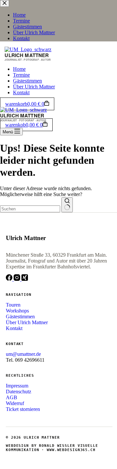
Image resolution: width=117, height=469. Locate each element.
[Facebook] (10, 279)
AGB (11, 397)
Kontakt (21, 92)
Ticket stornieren (23, 409)
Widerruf (15, 403)
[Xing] (24, 279)
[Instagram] (17, 279)
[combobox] (30, 208)
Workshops (17, 310)
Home (19, 69)
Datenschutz (18, 391)
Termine (21, 75)
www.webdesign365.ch (71, 450)
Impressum (17, 385)
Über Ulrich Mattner (34, 86)
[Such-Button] (67, 204)
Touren (13, 305)
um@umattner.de (23, 354)
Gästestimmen (27, 80)
